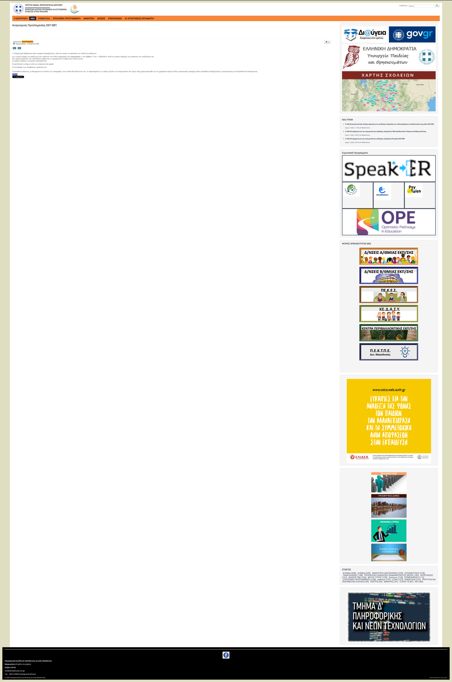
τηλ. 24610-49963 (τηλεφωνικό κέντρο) (20, 674)
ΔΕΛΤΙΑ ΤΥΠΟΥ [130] (378, 577)
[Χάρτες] (389, 91)
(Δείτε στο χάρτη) (24, 664)
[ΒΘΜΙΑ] (388, 275)
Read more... (366, 128)
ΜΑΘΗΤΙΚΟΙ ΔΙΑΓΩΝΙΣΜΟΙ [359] (388, 573)
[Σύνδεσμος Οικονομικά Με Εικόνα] (388, 531)
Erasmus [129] (396, 577)
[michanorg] (389, 617)
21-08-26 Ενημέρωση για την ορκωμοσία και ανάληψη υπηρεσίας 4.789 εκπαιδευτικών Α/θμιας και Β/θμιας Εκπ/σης (385, 131)
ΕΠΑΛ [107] (398, 579)
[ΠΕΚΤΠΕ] (388, 352)
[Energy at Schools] (357, 195)
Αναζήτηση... (403, 5)
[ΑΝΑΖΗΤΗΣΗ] (437, 5)
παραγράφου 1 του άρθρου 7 (82, 56)
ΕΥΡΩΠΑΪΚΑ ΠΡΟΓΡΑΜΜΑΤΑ (67, 18)
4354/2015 (103, 56)
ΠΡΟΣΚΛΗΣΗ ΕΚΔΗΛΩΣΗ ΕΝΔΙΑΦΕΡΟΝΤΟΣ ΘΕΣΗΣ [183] (391, 575)
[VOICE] (389, 421)
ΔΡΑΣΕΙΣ (101, 18)
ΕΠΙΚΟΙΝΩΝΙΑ (115, 18)
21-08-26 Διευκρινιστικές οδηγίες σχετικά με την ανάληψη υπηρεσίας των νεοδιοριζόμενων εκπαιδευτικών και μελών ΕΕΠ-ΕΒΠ (389, 124)
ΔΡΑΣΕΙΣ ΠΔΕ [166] (357, 577)
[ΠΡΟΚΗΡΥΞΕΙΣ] (389, 482)
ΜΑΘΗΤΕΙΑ (89, 18)
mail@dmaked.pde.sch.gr (15, 671)
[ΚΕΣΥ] (388, 314)
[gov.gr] (412, 34)
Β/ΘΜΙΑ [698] (350, 573)
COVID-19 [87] (407, 581)
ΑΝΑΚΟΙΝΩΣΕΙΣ (27, 42)
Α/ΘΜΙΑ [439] (364, 573)
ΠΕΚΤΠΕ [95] (376, 581)
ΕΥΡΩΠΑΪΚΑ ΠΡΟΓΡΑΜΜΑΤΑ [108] (360, 579)
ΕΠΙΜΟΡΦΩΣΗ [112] (414, 577)
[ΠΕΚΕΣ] (388, 294)
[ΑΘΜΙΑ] (388, 256)
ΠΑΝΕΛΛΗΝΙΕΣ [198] (353, 575)
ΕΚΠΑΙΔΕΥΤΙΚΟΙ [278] (415, 573)
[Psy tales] (420, 195)
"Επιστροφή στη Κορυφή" (438, 677)
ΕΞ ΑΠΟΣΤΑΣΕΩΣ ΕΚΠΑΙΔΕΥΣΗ (139, 18)
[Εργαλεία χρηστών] (327, 42)
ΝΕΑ (33, 18)
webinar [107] (384, 579)
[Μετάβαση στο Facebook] (226, 655)
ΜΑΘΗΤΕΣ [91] (391, 581)
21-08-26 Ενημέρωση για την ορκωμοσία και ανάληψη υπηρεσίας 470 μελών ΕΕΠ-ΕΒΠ (375, 139)
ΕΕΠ (14, 48)
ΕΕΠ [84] (419, 581)
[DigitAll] (388, 195)
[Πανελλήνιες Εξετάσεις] (389, 552)
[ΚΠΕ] (388, 333)
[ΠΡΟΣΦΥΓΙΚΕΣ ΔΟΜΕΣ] (389, 506)
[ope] (389, 222)
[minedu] (389, 57)
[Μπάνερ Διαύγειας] (365, 34)
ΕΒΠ (19, 48)
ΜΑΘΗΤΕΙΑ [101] (413, 579)
